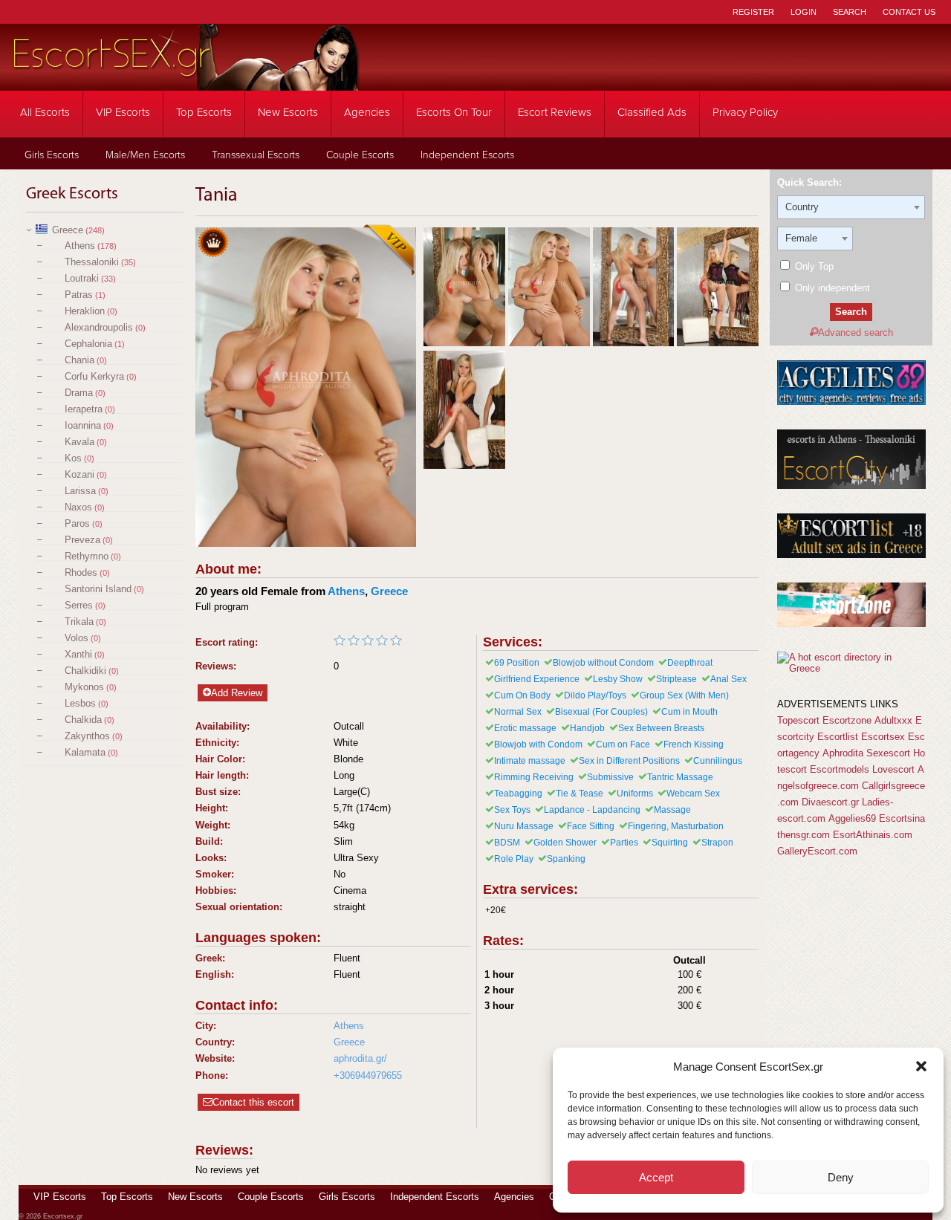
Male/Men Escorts (145, 155)
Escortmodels (839, 769)
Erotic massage (525, 728)
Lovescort (893, 769)
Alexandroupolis (99, 327)
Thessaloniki (92, 261)
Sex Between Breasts (661, 728)
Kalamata (85, 752)
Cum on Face (623, 744)
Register (753, 11)
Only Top (813, 266)
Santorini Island (98, 588)
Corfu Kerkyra (94, 376)
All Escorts (45, 112)
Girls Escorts (52, 155)
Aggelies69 (852, 818)
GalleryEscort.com (817, 851)
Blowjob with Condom (538, 744)
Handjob (587, 728)
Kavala (79, 441)
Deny (841, 1177)
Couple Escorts (360, 155)
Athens (80, 245)
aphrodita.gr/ (360, 1058)
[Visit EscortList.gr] (851, 554)
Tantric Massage (680, 777)
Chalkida (83, 719)
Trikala (79, 621)
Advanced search (855, 332)
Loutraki (82, 278)
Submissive (610, 777)
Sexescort (888, 753)
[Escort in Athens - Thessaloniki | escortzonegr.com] (851, 623)
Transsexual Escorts (255, 155)
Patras (79, 294)
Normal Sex (518, 712)
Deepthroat (690, 663)
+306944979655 (368, 1075)
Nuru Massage (524, 826)
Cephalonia (88, 343)
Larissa (80, 490)
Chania (79, 360)
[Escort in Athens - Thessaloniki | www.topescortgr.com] (851, 668)
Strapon (717, 842)
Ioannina (83, 425)
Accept (656, 1177)
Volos (76, 637)
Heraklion (85, 311)
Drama (79, 392)
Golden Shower (565, 842)
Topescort (798, 720)
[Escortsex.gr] (185, 81)
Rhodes (81, 572)
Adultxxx (893, 720)
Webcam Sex (693, 793)
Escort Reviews (554, 112)
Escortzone (847, 720)
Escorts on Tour (454, 112)
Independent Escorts (467, 155)
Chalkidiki (85, 670)
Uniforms (635, 793)
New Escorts (288, 112)
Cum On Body (522, 695)
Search (849, 11)
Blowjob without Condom (603, 663)
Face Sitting (590, 826)
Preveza (82, 539)
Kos (73, 458)
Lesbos (80, 703)
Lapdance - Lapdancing (592, 810)
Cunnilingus (717, 761)
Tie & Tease (579, 793)
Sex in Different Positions (629, 761)
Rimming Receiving (534, 777)
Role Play (513, 859)
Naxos (78, 507)
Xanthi (78, 654)
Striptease (676, 679)
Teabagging (518, 793)
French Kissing (693, 744)
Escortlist (837, 736)
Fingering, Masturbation (676, 826)
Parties (624, 842)
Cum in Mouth (689, 712)
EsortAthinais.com (872, 834)
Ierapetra (84, 409)
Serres (79, 605)
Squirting (670, 842)
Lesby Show (618, 679)
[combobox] (851, 207)
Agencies (367, 112)
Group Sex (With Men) (684, 695)
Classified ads (652, 112)
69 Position (516, 663)
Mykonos (84, 686)
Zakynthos (87, 736)
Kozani (79, 474)
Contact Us (909, 11)
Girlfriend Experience (537, 679)
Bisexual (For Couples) (601, 712)
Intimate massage (529, 761)
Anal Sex (728, 679)
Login (804, 11)
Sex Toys (512, 810)
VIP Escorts (123, 112)
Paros (77, 523)
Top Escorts (204, 112)
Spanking (566, 859)
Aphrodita (842, 753)
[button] (921, 1066)
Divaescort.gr (830, 802)
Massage (672, 810)
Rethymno (86, 556)
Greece (67, 230)
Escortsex (883, 736)
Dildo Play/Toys (595, 695)
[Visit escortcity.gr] (851, 485)
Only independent (831, 287)
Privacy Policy (745, 112)
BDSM (507, 842)
